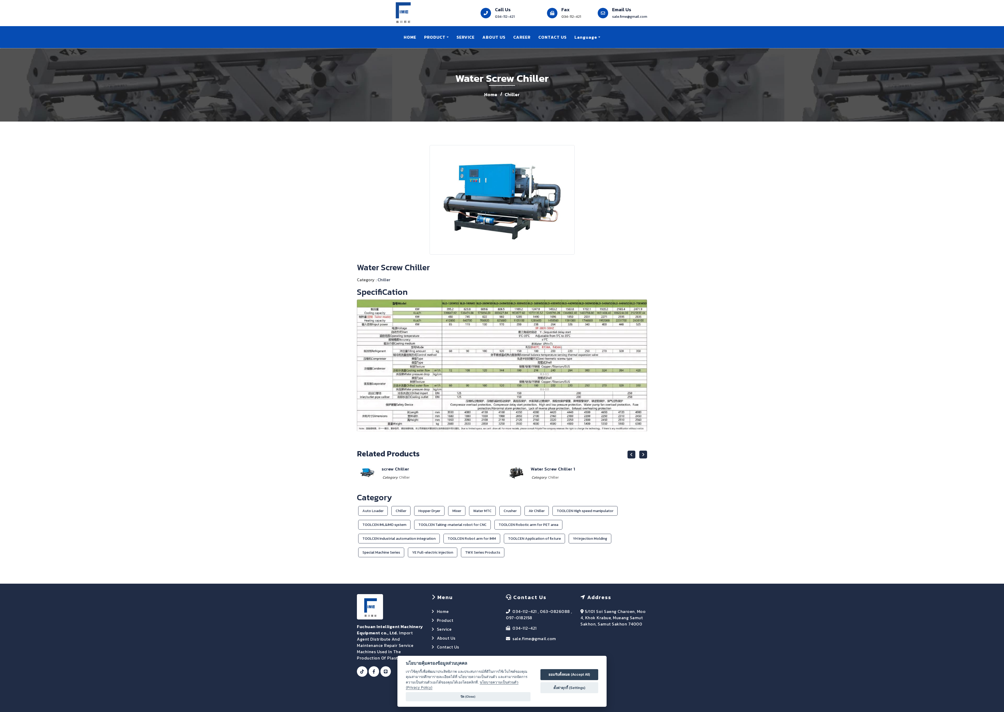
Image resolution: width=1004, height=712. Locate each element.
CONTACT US (552, 37)
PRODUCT (435, 37)
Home (490, 94)
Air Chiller (537, 511)
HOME (410, 37)
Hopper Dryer (429, 511)
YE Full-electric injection (432, 552)
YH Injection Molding (590, 538)
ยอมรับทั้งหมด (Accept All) (569, 674)
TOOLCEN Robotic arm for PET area (528, 524)
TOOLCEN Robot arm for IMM (472, 538)
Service (444, 629)
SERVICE (466, 37)
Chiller (512, 94)
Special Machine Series (381, 552)
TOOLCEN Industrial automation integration (399, 538)
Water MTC (482, 511)
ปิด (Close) (468, 696)
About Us (446, 638)
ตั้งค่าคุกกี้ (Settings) (569, 688)
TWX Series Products (482, 552)
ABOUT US (493, 37)
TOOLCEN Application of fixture (534, 538)
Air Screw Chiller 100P (554, 469)
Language (585, 37)
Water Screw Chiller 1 (404, 469)
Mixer (456, 511)
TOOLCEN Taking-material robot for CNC (452, 524)
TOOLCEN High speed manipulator (585, 511)
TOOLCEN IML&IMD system (384, 524)
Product (445, 620)
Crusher (510, 511)
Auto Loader (373, 511)
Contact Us (448, 647)
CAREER (521, 37)
